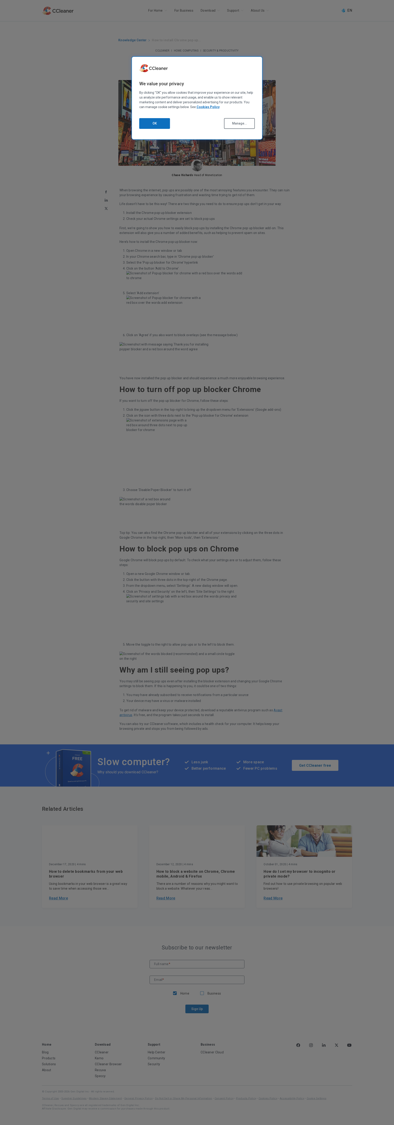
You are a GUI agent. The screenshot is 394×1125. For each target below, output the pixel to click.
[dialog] (197, 98)
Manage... (239, 123)
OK (155, 123)
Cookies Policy (208, 107)
